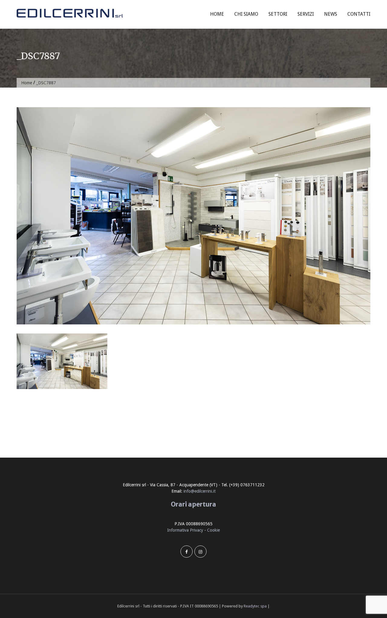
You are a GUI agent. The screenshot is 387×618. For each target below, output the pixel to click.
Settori (277, 14)
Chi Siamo (246, 14)
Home (217, 14)
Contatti (358, 14)
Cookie (213, 530)
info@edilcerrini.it (200, 491)
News (330, 14)
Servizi (306, 14)
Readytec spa (255, 606)
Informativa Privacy (185, 530)
